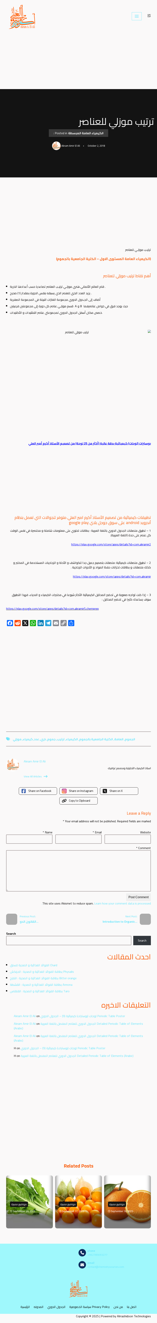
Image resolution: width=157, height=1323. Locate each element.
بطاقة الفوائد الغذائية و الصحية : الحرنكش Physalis (42, 971)
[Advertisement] (78, 61)
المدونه (38, 1306)
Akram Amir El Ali (25, 1016)
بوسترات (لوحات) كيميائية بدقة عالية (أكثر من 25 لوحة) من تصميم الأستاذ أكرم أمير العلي (89, 443)
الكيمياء (72, 739)
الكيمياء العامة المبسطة (86, 133)
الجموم (130, 739)
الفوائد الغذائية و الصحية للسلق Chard (33, 965)
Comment (143, 848)
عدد (36, 739)
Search (11, 933)
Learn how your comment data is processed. (96, 903)
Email (97, 832)
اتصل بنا (132, 1306)
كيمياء (28, 739)
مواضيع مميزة (19, 1204)
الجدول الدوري (56, 1306)
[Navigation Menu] (137, 16)
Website (145, 832)
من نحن (118, 1306)
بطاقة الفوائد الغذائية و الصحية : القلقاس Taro (40, 991)
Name (47, 832)
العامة (118, 739)
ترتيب (61, 739)
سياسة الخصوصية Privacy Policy (89, 1306)
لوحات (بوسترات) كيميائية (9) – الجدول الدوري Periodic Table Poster (82, 1016)
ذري (43, 739)
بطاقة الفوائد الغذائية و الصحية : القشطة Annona (41, 984)
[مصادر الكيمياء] (22, 16)
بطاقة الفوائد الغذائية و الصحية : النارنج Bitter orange (43, 978)
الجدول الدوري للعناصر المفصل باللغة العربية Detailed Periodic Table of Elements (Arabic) (78, 1026)
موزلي (17, 739)
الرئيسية (25, 1306)
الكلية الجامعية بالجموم (96, 739)
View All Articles (33, 776)
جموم (51, 739)
